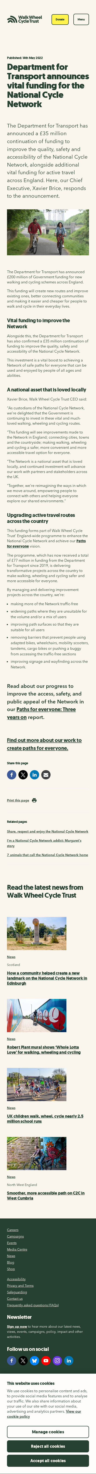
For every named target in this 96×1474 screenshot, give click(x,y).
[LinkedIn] (68, 1360)
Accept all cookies (48, 1461)
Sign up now (17, 1326)
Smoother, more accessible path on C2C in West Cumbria (46, 1195)
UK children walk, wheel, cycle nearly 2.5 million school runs (45, 1118)
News (11, 957)
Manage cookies (48, 1432)
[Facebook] (11, 1360)
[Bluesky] (34, 1360)
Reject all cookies (48, 1446)
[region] (48, 1423)
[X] (23, 1360)
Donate (60, 19)
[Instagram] (57, 1360)
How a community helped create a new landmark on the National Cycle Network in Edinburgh (47, 978)
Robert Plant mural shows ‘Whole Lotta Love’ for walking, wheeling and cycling (44, 1049)
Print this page (18, 800)
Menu (81, 19)
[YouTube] (46, 1360)
